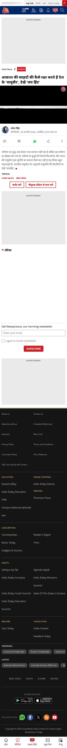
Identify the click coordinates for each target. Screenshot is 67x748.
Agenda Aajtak (42, 569)
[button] (60, 742)
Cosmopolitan (9, 534)
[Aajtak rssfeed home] (46, 717)
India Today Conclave (13, 577)
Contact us (38, 413)
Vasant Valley (9, 484)
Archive (54, 678)
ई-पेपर (38, 3)
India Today (53, 3)
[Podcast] (41, 10)
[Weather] (33, 11)
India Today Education (14, 491)
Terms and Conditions (43, 444)
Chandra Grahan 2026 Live (43, 665)
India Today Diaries (44, 484)
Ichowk (41, 678)
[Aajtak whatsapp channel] (22, 717)
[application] (33, 105)
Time (36, 542)
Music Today (8, 542)
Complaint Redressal (43, 424)
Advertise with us (9, 424)
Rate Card (38, 434)
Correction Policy (9, 454)
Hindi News (7, 69)
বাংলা (44, 3)
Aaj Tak (29, 3)
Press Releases (40, 454)
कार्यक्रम (21, 69)
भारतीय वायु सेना (8, 178)
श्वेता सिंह (15, 128)
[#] (34, 141)
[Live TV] (55, 11)
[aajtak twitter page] (38, 717)
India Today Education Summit (14, 605)
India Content (41, 628)
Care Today (8, 628)
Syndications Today (33, 732)
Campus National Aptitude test (16, 511)
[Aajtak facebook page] (30, 717)
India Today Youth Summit (16, 593)
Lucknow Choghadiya (14, 651)
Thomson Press (42, 497)
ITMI (4, 499)
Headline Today (42, 636)
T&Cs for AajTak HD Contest (14, 464)
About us (6, 413)
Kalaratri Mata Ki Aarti (14, 665)
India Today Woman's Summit (45, 581)
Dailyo (29, 678)
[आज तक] (6, 10)
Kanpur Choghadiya (40, 651)
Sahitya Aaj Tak (10, 569)
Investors (6, 434)
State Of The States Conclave (49, 593)
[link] (64, 3)
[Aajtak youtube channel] (55, 717)
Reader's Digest (42, 534)
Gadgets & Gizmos (12, 550)
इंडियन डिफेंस (21, 178)
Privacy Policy (8, 444)
